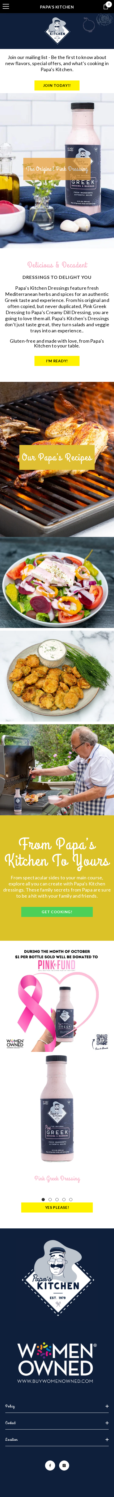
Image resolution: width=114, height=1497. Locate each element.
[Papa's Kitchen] (57, 31)
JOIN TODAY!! (57, 85)
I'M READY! (57, 361)
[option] (57, 170)
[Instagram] (64, 1465)
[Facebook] (50, 1465)
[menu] (6, 6)
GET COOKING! (57, 912)
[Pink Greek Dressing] (57, 1109)
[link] (57, 997)
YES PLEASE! (57, 1207)
